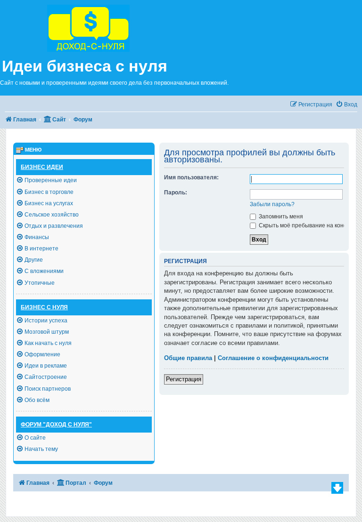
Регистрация (183, 379)
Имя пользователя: (191, 177)
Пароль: (175, 192)
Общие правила (188, 357)
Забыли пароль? (272, 204)
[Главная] (112, 27)
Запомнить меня (280, 216)
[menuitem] (346, 104)
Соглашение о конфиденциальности (273, 357)
